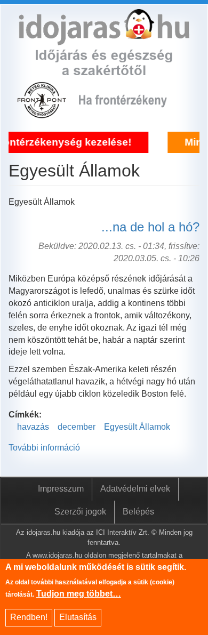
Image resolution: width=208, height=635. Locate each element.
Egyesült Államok (137, 426)
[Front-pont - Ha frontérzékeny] (43, 112)
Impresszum (61, 488)
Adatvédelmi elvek (135, 488)
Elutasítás (78, 617)
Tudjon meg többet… (78, 593)
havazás (33, 426)
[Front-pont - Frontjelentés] (130, 112)
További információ (44, 447)
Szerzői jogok (80, 511)
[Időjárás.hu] (104, 38)
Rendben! (28, 617)
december (76, 426)
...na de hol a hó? (150, 227)
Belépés (138, 511)
